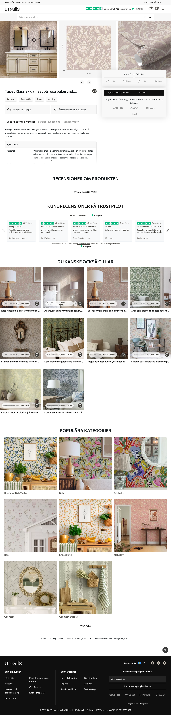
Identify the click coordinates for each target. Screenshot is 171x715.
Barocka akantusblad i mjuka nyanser (20, 412)
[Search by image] (145, 17)
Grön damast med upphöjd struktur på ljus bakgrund (150, 310)
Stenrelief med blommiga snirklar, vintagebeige (20, 361)
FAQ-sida (9, 678)
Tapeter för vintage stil (76, 638)
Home (43, 638)
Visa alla (85, 626)
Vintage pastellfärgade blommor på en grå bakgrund (150, 361)
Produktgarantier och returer (39, 680)
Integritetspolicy (69, 678)
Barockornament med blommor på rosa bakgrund (107, 310)
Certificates (34, 687)
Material (9, 683)
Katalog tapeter (56, 638)
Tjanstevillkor (90, 678)
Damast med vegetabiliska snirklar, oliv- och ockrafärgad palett (63, 361)
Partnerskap (90, 689)
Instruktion (10, 698)
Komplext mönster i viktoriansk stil (63, 412)
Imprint (64, 683)
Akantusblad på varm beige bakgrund (63, 310)
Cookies (88, 683)
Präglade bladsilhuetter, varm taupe (106, 361)
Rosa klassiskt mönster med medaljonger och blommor (20, 310)
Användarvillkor (68, 689)
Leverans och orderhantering (12, 691)
